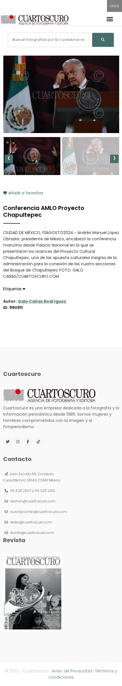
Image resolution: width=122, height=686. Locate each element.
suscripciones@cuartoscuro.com (38, 511)
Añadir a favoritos (25, 193)
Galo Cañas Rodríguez (42, 301)
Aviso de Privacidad (72, 671)
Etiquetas (13, 289)
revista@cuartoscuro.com (32, 532)
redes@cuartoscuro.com (31, 522)
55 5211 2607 (20, 490)
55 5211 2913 (45, 490)
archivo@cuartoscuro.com (33, 501)
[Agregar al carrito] (61, 116)
